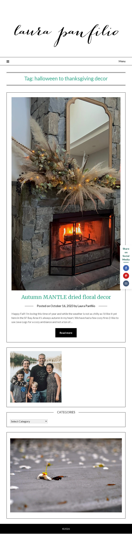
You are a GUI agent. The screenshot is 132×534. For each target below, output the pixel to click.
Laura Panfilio (86, 306)
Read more (66, 332)
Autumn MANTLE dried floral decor (66, 297)
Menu (122, 61)
